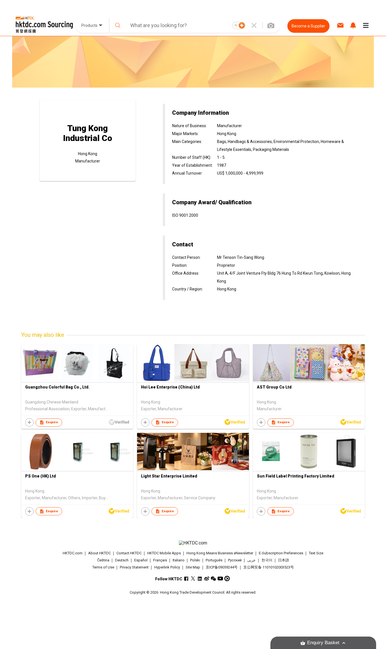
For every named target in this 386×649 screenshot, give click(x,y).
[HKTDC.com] (193, 543)
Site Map (193, 567)
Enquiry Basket (323, 642)
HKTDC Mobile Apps (164, 553)
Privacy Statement (134, 567)
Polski (195, 560)
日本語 (283, 560)
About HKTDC (99, 553)
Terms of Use (103, 567)
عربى (251, 560)
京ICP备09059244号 (222, 567)
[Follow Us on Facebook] (186, 578)
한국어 (266, 560)
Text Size (316, 553)
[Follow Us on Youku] (227, 578)
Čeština (103, 560)
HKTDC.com (73, 553)
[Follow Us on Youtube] (220, 578)
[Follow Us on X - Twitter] (193, 578)
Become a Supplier (308, 26)
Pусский (235, 560)
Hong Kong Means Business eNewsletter (220, 553)
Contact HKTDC (129, 553)
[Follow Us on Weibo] (206, 578)
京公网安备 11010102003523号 (268, 567)
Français (160, 560)
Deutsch (122, 560)
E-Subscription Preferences (281, 553)
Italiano (179, 560)
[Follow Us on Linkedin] (200, 578)
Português (214, 560)
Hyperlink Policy (167, 567)
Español (141, 560)
